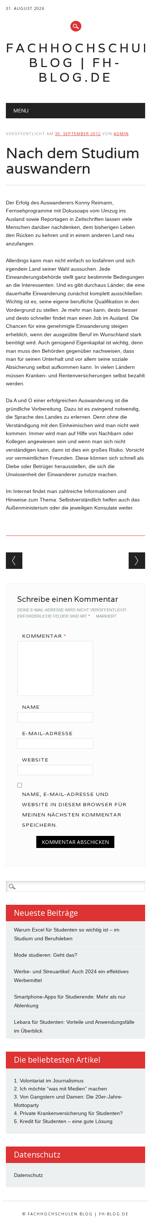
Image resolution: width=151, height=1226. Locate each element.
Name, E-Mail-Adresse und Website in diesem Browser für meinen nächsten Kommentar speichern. (74, 809)
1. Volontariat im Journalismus (49, 1081)
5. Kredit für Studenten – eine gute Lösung (63, 1121)
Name (31, 707)
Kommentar (44, 636)
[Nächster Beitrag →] (137, 560)
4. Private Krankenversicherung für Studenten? (68, 1113)
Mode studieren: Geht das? (45, 955)
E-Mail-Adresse (47, 733)
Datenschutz (28, 1175)
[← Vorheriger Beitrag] (14, 560)
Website (35, 759)
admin (121, 133)
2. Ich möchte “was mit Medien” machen (60, 1089)
